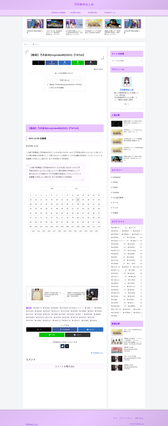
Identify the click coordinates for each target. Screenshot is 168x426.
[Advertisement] (65, 107)
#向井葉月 (71, 314)
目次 (62, 80)
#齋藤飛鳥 (98, 314)
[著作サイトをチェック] (62, 346)
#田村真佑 (47, 311)
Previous (24, 28)
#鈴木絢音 (58, 317)
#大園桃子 (39, 320)
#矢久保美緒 (66, 311)
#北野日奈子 (77, 320)
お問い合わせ (139, 418)
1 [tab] (81, 39)
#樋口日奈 (75, 317)
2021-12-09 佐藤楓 (57, 87)
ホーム (115, 418)
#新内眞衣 (83, 317)
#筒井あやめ (56, 311)
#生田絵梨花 (31, 317)
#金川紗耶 (30, 311)
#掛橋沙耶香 (89, 314)
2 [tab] (84, 39)
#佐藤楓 (55, 314)
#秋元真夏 (66, 317)
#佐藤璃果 (83, 311)
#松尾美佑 (99, 311)
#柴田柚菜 (39, 311)
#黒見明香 (75, 311)
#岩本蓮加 (47, 308)
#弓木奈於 (30, 314)
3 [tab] (87, 39)
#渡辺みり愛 (67, 320)
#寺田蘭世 (86, 320)
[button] (91, 63)
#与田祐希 (39, 314)
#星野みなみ (57, 320)
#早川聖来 (30, 320)
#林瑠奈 (91, 311)
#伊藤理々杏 (38, 308)
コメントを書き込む (65, 366)
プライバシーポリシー (126, 418)
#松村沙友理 (41, 317)
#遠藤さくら (90, 308)
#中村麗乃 (63, 314)
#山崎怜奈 (94, 320)
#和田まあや (48, 320)
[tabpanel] (42, 27)
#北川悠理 (92, 317)
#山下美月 (49, 317)
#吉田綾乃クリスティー (77, 308)
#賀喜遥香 (98, 308)
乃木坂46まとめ (127, 90)
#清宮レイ (80, 314)
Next (144, 28)
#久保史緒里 (64, 308)
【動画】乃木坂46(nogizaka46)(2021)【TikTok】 (65, 84)
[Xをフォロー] (67, 346)
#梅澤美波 (55, 308)
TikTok (29, 308)
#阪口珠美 (47, 314)
